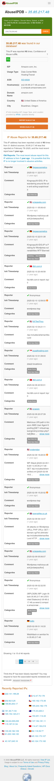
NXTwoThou (38, 321)
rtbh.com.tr (37, 266)
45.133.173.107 (39, 736)
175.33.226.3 (38, 710)
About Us (13, 766)
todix (32, 620)
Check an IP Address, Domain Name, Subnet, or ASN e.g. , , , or (23, 22)
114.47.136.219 (39, 726)
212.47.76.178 (38, 695)
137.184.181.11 (39, 720)
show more (44, 433)
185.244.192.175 (39, 705)
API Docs (46, 766)
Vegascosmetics (40, 167)
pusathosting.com (40, 350)
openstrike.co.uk (40, 513)
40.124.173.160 (39, 741)
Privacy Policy (43, 762)
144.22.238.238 (12, 720)
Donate (31, 768)
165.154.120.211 (12, 713)
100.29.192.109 (12, 730)
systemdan (35, 449)
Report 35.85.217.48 (27, 120)
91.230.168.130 (12, 734)
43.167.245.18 (11, 741)
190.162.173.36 (39, 700)
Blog (6, 766)
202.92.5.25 (10, 700)
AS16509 (25, 79)
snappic (36, 408)
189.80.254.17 (11, 703)
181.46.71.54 (11, 710)
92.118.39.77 (38, 730)
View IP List (45, 759)
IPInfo (18, 114)
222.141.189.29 (12, 693)
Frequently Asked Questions (29, 766)
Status (23, 768)
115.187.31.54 (11, 724)
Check (45, 31)
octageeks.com (39, 202)
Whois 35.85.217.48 (27, 127)
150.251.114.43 (39, 715)
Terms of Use (28, 762)
